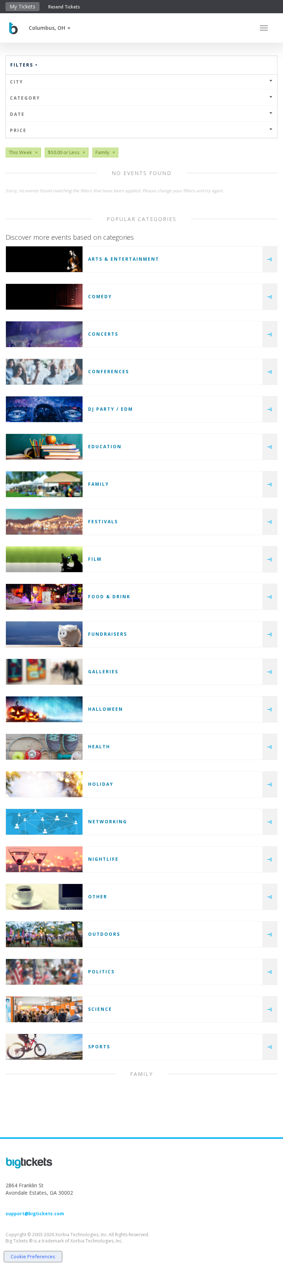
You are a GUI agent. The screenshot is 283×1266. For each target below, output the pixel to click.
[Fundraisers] (44, 634)
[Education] (44, 447)
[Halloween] (44, 709)
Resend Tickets (64, 7)
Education (105, 446)
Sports (99, 1047)
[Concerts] (44, 334)
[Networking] (44, 822)
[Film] (44, 559)
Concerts (103, 334)
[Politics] (44, 972)
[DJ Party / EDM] (44, 409)
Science (100, 1009)
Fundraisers (107, 634)
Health (99, 746)
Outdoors (104, 934)
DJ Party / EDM (110, 409)
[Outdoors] (44, 934)
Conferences (108, 371)
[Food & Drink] (44, 597)
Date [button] (17, 114)
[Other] (44, 897)
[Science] (44, 1009)
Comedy (100, 296)
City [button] (16, 82)
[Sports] (44, 1047)
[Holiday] (44, 784)
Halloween (105, 709)
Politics (101, 972)
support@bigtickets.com (35, 1213)
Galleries (103, 671)
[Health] (44, 747)
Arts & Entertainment (123, 259)
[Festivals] (44, 522)
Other (97, 897)
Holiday (100, 784)
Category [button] (25, 98)
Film (95, 559)
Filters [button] (22, 65)
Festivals (103, 521)
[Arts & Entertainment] (44, 259)
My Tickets (22, 6)
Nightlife (103, 859)
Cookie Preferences (33, 1256)
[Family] (44, 484)
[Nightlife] (44, 859)
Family (98, 484)
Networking (107, 822)
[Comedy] (44, 297)
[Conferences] (44, 372)
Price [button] (18, 130)
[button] (49, 27)
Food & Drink (109, 596)
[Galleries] (44, 672)
